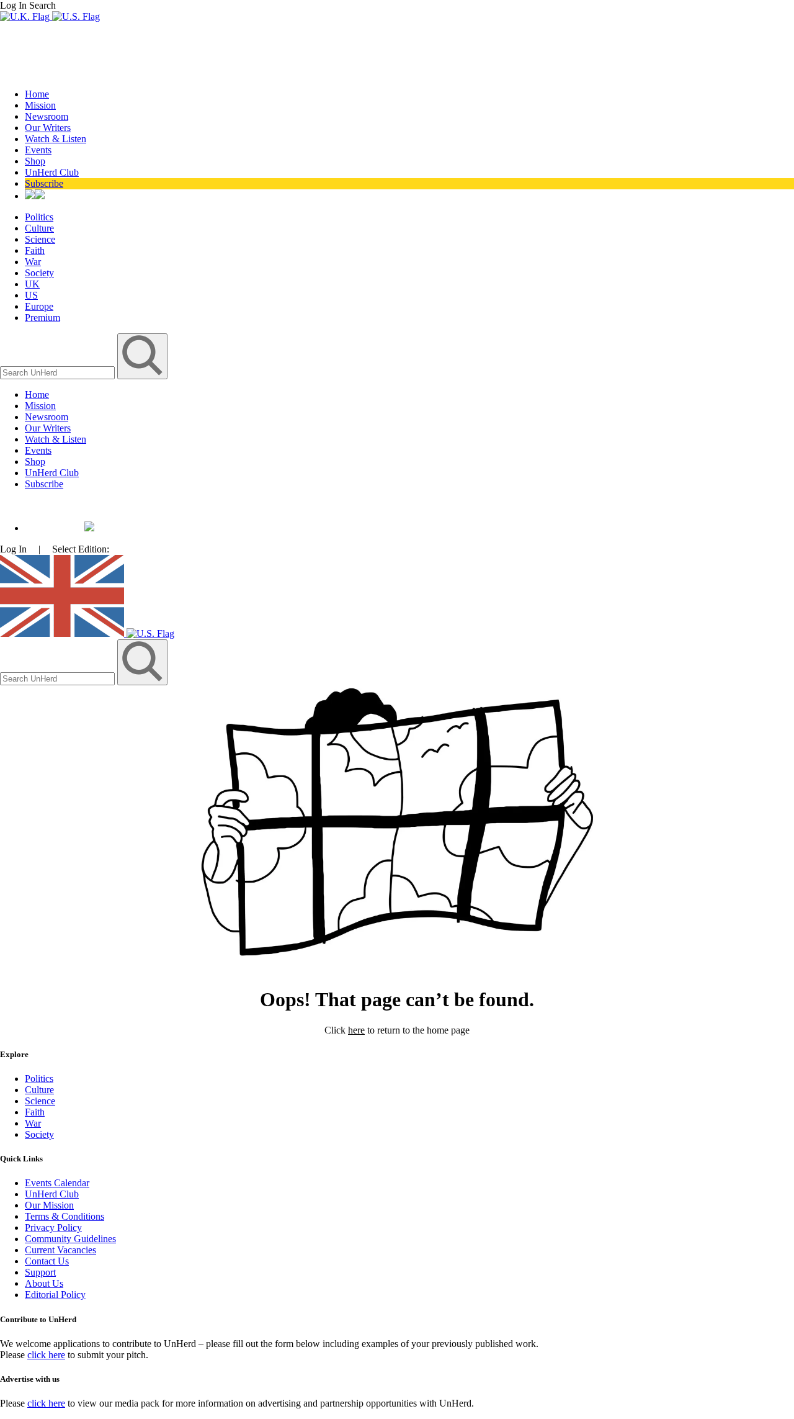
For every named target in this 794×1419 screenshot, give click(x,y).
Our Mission (49, 1205)
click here (46, 1354)
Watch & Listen (55, 138)
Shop (35, 161)
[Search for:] (58, 372)
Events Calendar (57, 1183)
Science (40, 239)
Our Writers (48, 127)
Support (40, 1272)
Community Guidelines (70, 1238)
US (31, 295)
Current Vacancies (60, 1250)
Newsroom (46, 116)
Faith (35, 250)
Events (38, 150)
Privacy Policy (53, 1227)
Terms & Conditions (64, 1216)
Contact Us (47, 1261)
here (356, 1030)
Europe (39, 306)
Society (39, 273)
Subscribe (44, 183)
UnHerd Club (52, 172)
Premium (42, 317)
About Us (44, 1283)
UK (32, 284)
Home (37, 94)
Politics (39, 217)
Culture (39, 228)
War (33, 261)
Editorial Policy (55, 1294)
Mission (40, 105)
